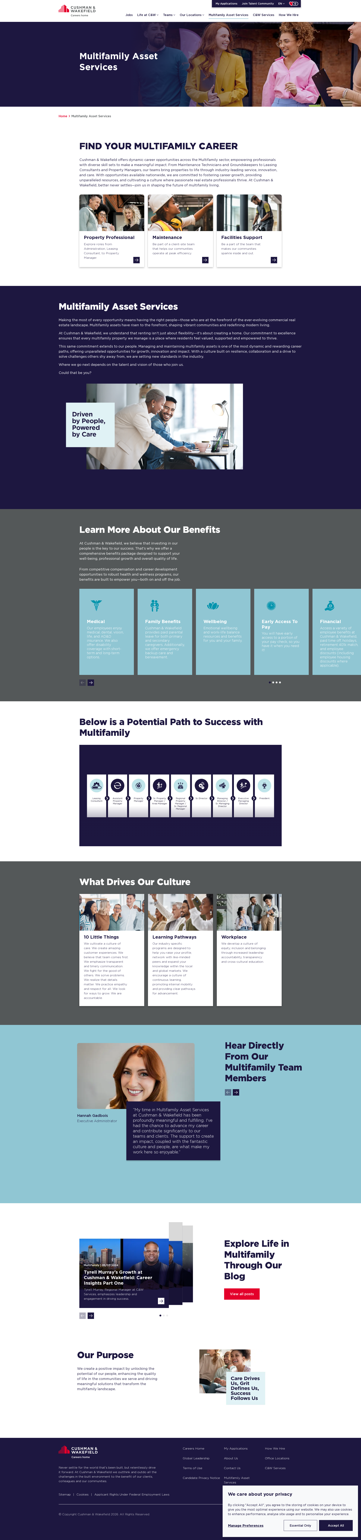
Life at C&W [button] (146, 15)
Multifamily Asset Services (228, 15)
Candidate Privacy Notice (201, 1478)
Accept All (336, 1525)
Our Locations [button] (191, 15)
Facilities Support (241, 237)
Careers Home (193, 1448)
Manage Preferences (245, 1525)
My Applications (226, 3)
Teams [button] (168, 15)
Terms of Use (192, 1468)
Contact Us (232, 1468)
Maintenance (167, 237)
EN (280, 3)
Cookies (83, 1494)
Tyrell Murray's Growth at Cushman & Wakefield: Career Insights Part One (118, 1277)
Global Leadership (196, 1458)
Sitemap (65, 1494)
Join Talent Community (258, 3)
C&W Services (263, 15)
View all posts (242, 1294)
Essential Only (300, 1525)
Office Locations (277, 1458)
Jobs (129, 15)
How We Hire (289, 15)
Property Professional (109, 237)
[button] (91, 682)
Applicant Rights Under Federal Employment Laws (131, 1494)
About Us (231, 1458)
